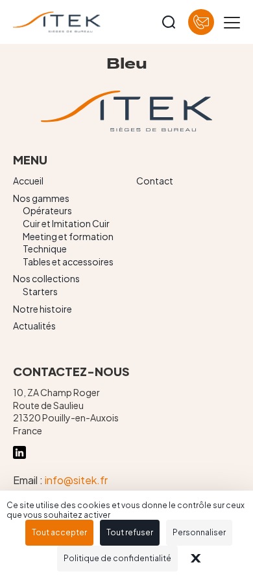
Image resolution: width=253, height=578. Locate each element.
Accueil (28, 180)
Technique (45, 248)
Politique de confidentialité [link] (117, 558)
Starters (40, 291)
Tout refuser (129, 532)
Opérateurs (47, 210)
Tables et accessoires (68, 261)
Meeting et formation (68, 236)
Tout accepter (59, 532)
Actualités (34, 325)
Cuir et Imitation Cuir (66, 223)
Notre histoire (42, 309)
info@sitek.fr (76, 480)
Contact (154, 180)
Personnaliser (199, 532)
